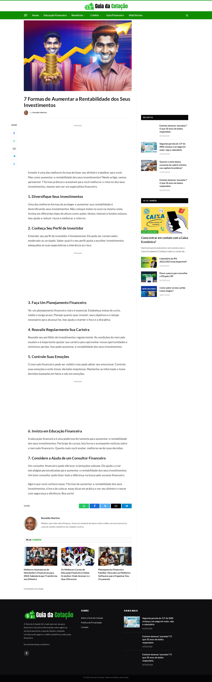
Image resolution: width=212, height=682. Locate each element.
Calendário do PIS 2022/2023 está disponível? (173, 260)
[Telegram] (14, 156)
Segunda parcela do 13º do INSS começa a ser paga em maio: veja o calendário (173, 146)
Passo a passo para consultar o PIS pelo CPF (173, 274)
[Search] (186, 15)
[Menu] (25, 15)
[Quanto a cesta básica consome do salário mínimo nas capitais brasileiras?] (149, 165)
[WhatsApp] (14, 140)
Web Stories (135, 15)
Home (35, 15)
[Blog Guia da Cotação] (106, 6)
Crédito (94, 15)
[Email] (14, 148)
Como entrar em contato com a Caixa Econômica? (164, 239)
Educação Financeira (55, 15)
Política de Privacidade (91, 622)
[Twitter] (14, 163)
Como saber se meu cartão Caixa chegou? (172, 289)
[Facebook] (14, 133)
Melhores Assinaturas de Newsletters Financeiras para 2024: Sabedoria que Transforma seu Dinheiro (40, 574)
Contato (84, 627)
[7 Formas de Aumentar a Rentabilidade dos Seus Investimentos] (78, 55)
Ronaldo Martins (40, 112)
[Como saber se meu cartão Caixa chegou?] (149, 291)
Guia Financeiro (115, 15)
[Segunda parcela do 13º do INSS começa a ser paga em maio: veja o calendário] (149, 147)
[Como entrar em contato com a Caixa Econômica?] (164, 220)
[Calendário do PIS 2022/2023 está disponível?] (149, 262)
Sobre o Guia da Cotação (92, 618)
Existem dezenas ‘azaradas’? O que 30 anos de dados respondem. (173, 128)
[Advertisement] (77, 147)
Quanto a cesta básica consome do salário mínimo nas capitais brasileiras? (173, 164)
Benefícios (77, 15)
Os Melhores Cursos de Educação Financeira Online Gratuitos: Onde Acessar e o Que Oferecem (75, 574)
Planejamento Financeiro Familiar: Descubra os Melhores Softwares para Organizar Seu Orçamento (114, 574)
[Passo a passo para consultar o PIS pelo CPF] (149, 276)
